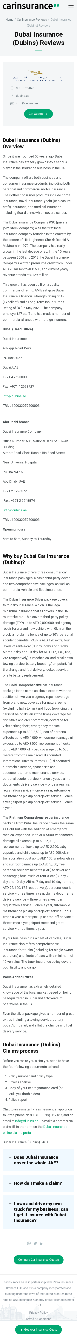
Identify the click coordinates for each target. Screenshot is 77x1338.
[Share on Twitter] (35, 1243)
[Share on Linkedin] (42, 1243)
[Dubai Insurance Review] (37, 75)
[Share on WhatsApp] (29, 1243)
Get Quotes (36, 114)
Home (9, 19)
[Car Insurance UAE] (31, 5)
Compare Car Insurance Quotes (38, 1259)
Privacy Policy (38, 1312)
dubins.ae (22, 96)
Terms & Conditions (38, 1319)
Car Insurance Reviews (32, 19)
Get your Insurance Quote (40, 1329)
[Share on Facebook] (48, 1243)
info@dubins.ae (27, 103)
